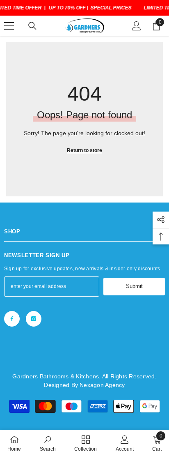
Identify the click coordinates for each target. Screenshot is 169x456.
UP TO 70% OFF (66, 8)
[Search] (32, 26)
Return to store (84, 150)
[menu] (9, 26)
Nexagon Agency (102, 385)
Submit (134, 286)
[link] (48, 442)
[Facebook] (12, 319)
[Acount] (136, 25)
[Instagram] (33, 319)
